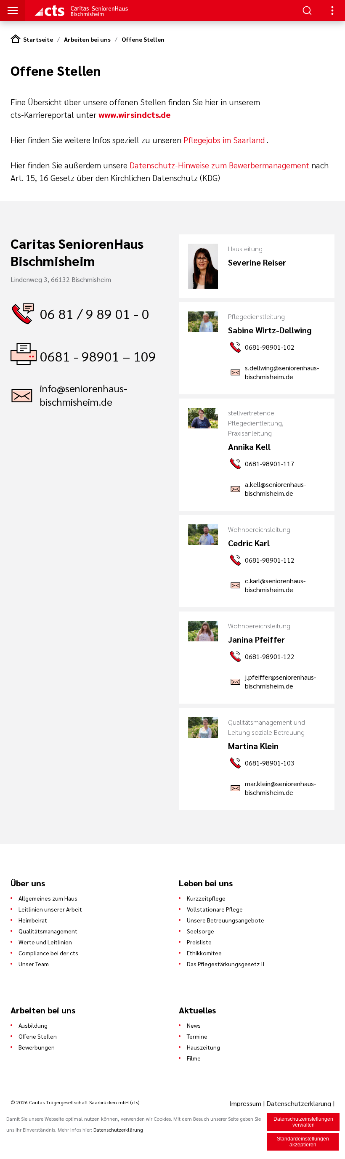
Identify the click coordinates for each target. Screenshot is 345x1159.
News (194, 1025)
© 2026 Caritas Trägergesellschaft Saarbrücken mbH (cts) (75, 1102)
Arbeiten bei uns (87, 39)
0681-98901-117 (270, 463)
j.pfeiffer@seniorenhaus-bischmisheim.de (280, 681)
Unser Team (34, 964)
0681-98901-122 (270, 656)
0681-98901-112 (270, 560)
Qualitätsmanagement (48, 931)
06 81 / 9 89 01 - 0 (94, 313)
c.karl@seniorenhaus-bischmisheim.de (275, 585)
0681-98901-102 (270, 347)
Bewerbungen (37, 1047)
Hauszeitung (203, 1047)
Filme (194, 1058)
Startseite (38, 39)
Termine (197, 1036)
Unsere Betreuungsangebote (225, 920)
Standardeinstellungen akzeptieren (303, 1142)
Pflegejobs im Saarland (224, 139)
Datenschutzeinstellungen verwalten (303, 1122)
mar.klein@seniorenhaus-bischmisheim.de (280, 788)
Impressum (246, 1103)
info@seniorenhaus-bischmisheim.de (83, 394)
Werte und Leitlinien (45, 942)
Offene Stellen (143, 39)
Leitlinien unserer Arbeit (50, 909)
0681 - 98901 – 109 (98, 355)
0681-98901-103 (270, 762)
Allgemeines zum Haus (48, 898)
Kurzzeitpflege (206, 898)
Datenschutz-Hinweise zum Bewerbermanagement (219, 164)
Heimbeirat (33, 920)
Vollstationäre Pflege (215, 909)
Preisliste (199, 942)
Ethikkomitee (204, 953)
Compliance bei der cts (48, 953)
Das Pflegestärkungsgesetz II (225, 964)
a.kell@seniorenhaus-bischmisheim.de (275, 488)
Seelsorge (200, 931)
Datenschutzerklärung (298, 1103)
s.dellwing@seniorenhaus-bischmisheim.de (282, 372)
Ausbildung (33, 1025)
